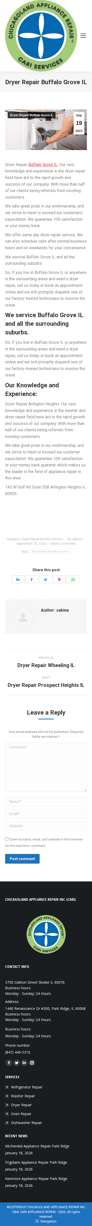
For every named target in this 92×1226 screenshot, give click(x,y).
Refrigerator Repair (26, 1087)
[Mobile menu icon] (83, 35)
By (75, 539)
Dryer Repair (21, 1104)
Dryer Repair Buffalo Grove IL (31, 115)
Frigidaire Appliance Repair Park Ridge (36, 1162)
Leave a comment (63, 543)
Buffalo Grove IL (42, 164)
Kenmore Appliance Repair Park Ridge (36, 1178)
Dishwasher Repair (26, 1122)
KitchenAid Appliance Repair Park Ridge (37, 1146)
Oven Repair (21, 1113)
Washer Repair (23, 1096)
